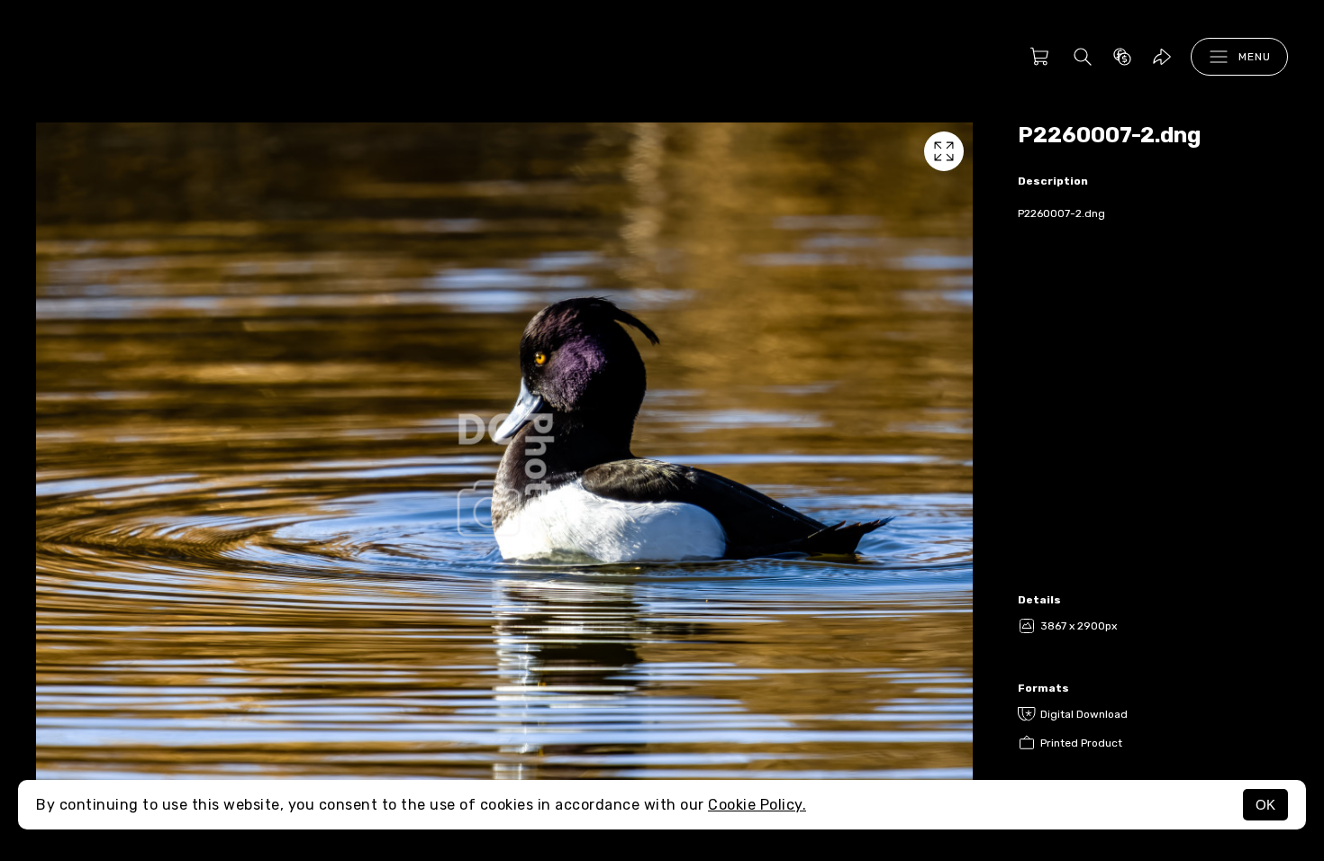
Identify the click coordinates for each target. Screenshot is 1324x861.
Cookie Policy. (757, 804)
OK (1265, 804)
